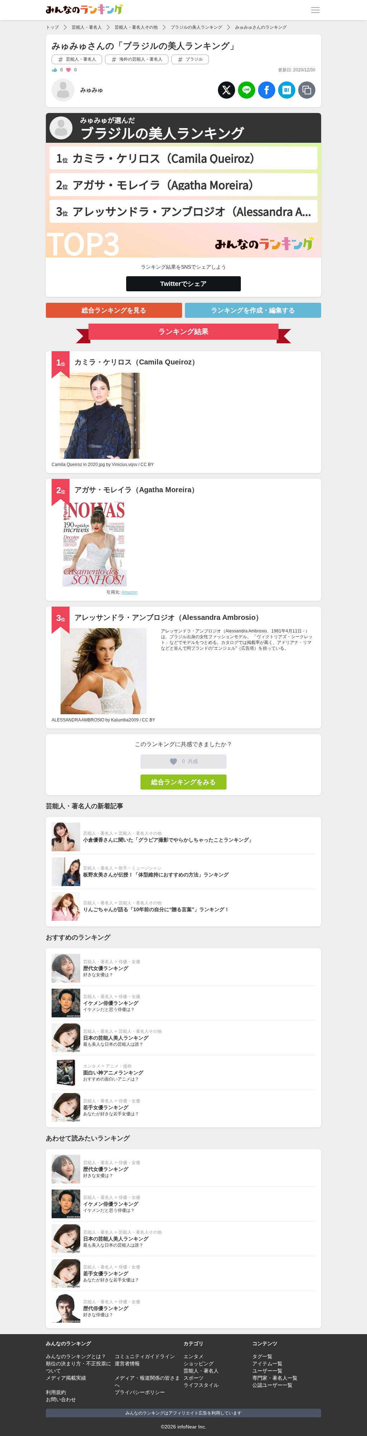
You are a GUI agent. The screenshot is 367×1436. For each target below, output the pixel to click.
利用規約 (56, 1392)
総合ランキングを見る (114, 310)
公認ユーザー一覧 (272, 1385)
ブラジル (194, 59)
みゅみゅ (91, 90)
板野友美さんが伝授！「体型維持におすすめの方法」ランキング (156, 874)
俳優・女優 (129, 961)
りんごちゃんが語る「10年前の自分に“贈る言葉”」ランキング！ (156, 909)
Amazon (129, 592)
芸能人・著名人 (87, 27)
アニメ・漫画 (119, 1066)
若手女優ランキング (105, 1107)
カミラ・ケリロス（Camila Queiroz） (137, 362)
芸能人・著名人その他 (136, 27)
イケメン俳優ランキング (110, 1003)
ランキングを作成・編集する (253, 310)
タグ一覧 (262, 1356)
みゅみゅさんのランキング (261, 27)
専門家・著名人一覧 (274, 1378)
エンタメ (91, 1066)
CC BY (147, 464)
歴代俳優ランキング (105, 1308)
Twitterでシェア (183, 283)
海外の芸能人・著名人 (140, 59)
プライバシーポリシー (140, 1392)
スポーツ (194, 1378)
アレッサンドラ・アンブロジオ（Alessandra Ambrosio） (169, 617)
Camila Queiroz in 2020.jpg (78, 464)
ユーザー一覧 (267, 1371)
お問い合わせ (61, 1399)
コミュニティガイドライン (145, 1356)
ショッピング (199, 1363)
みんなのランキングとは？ (76, 1356)
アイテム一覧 (267, 1363)
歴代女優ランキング (105, 968)
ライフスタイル (201, 1385)
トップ (52, 27)
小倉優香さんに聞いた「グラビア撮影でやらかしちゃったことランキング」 (168, 840)
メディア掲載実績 (66, 1378)
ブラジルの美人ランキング (196, 27)
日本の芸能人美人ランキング (115, 1038)
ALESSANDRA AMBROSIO (78, 719)
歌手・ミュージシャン (140, 868)
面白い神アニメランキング (113, 1072)
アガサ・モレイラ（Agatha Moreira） (137, 490)
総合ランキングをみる (183, 782)
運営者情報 (127, 1363)
